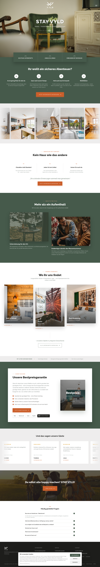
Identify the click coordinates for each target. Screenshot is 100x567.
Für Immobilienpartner (40, 550)
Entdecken (7, 325)
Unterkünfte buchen (59, 550)
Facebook (88, 556)
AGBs (94, 563)
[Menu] (96, 6)
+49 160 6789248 (79, 550)
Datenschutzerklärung (25, 563)
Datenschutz (89, 563)
